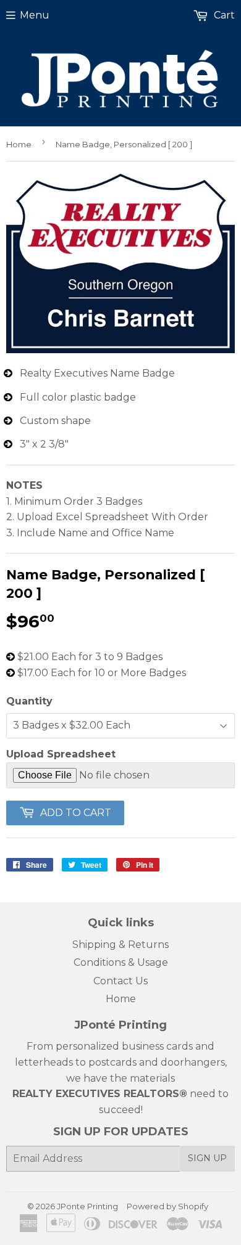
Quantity (29, 701)
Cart (223, 15)
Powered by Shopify (167, 1206)
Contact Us (120, 981)
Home (19, 144)
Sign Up (207, 1158)
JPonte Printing (87, 1206)
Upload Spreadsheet (61, 754)
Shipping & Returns (120, 944)
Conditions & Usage (121, 962)
